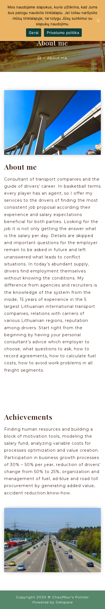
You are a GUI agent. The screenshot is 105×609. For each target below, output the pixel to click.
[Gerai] (98, 20)
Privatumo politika (63, 32)
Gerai (33, 32)
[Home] (39, 58)
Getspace (64, 602)
